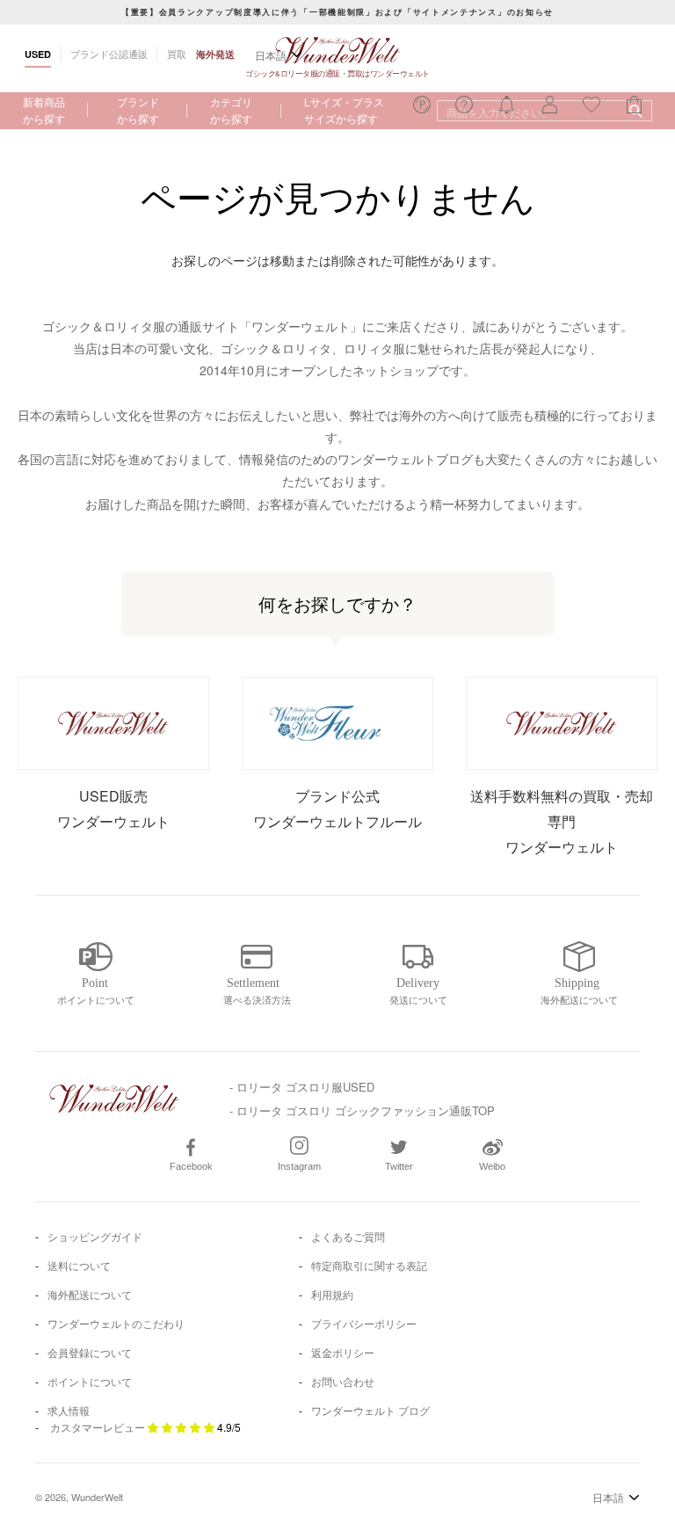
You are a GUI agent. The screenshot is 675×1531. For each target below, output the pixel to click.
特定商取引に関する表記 (369, 1265)
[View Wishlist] (421, 109)
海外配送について (89, 1294)
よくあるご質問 (348, 1236)
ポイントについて (89, 1381)
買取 (176, 54)
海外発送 (215, 54)
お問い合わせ (342, 1381)
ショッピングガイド (94, 1236)
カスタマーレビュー (97, 1426)
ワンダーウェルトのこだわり (116, 1323)
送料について (79, 1265)
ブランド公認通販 (109, 54)
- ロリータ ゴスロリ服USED (301, 1086)
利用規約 (332, 1294)
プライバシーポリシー (364, 1323)
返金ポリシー (342, 1352)
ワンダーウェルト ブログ (370, 1410)
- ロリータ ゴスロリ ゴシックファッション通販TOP (362, 1110)
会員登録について (89, 1352)
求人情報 (68, 1410)
